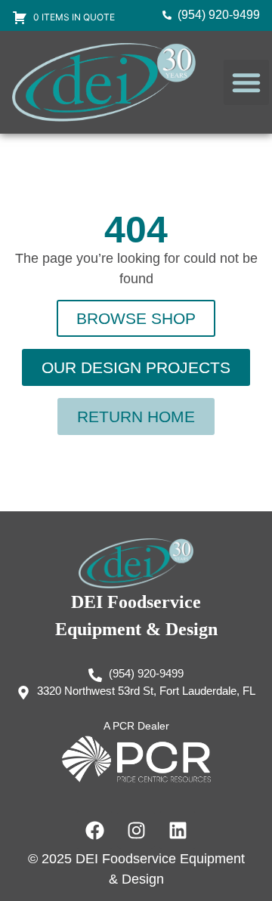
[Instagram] (136, 830)
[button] (246, 82)
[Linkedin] (177, 830)
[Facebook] (94, 830)
